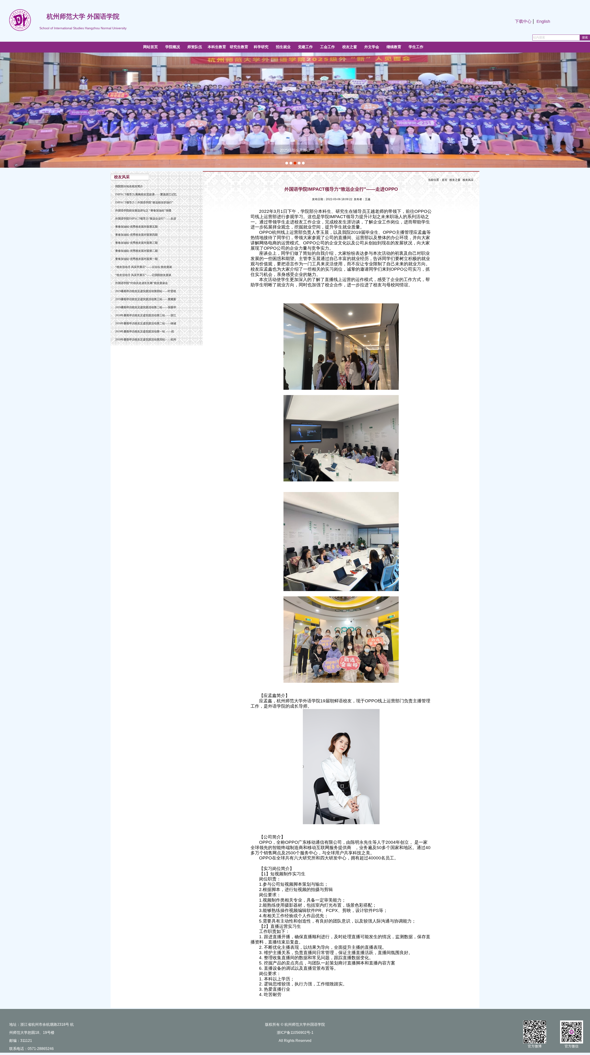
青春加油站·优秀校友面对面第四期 (136, 234)
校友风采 (468, 180)
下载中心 (523, 21)
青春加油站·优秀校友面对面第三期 (136, 242)
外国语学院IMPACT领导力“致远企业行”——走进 (145, 218)
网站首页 (150, 47)
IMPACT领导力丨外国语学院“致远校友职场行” (144, 202)
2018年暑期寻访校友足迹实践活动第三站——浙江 (145, 315)
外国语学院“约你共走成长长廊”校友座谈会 (141, 283)
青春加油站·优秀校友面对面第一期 (136, 259)
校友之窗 (454, 180)
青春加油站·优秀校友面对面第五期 (136, 226)
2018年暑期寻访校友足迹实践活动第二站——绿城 (145, 323)
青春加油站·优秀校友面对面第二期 (136, 250)
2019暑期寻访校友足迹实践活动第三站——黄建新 (145, 299)
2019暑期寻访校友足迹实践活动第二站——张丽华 (145, 307)
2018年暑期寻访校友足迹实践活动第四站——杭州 (145, 339)
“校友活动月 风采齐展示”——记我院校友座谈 (143, 275)
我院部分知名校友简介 (129, 186)
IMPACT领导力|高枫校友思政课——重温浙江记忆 (146, 194)
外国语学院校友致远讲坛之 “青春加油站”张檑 (143, 210)
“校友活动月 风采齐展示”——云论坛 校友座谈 (143, 267)
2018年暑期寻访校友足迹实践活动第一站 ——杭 (144, 331)
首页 (444, 180)
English (543, 21)
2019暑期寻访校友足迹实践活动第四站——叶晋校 (145, 291)
